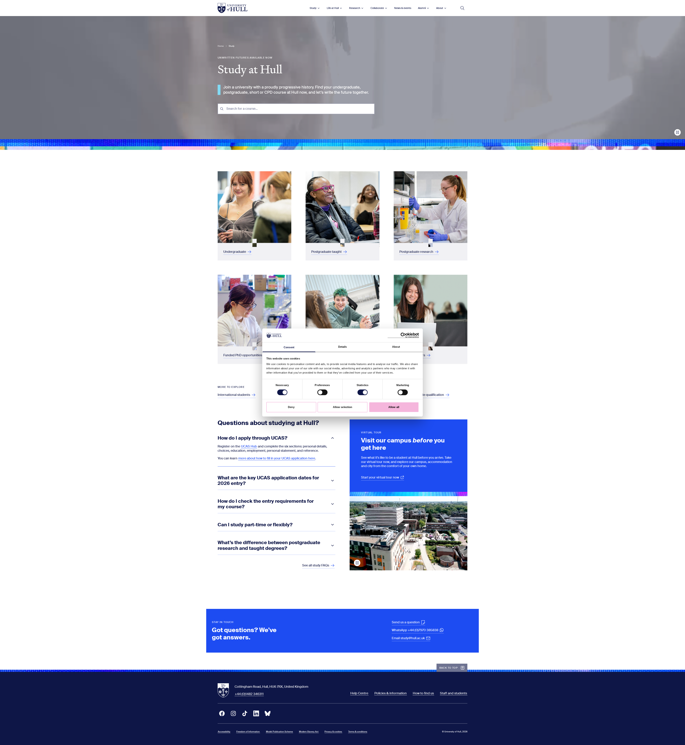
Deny (291, 407)
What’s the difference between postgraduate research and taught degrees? (269, 545)
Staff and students (453, 693)
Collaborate (377, 8)
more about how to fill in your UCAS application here (276, 458)
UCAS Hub (249, 446)
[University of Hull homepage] (232, 8)
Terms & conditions (357, 731)
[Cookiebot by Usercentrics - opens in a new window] (403, 335)
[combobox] (299, 109)
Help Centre (359, 693)
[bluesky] (267, 713)
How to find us (423, 693)
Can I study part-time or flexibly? (255, 525)
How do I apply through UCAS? (252, 438)
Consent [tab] (289, 347)
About (439, 8)
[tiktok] (244, 713)
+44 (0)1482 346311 (249, 694)
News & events (402, 8)
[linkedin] (256, 713)
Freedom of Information (248, 731)
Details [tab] (342, 346)
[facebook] (222, 713)
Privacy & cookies (333, 731)
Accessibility (224, 731)
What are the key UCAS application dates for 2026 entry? (268, 480)
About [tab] (396, 346)
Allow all (393, 407)
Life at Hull (333, 8)
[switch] (322, 392)
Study (313, 8)
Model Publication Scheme (279, 731)
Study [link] (231, 46)
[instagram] (233, 713)
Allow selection (342, 407)
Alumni (422, 8)
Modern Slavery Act (308, 731)
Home (221, 46)
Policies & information (390, 693)
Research (354, 8)
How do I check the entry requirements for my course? (266, 504)
